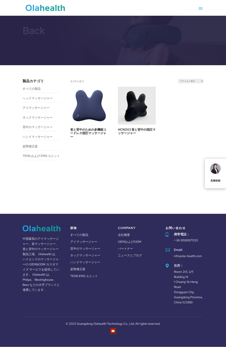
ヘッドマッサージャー (38, 98)
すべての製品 (32, 89)
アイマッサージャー (36, 108)
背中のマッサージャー (38, 127)
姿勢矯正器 (30, 146)
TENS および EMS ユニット (41, 156)
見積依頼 (215, 180)
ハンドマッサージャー (38, 137)
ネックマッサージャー (38, 117)
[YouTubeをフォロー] (113, 331)
